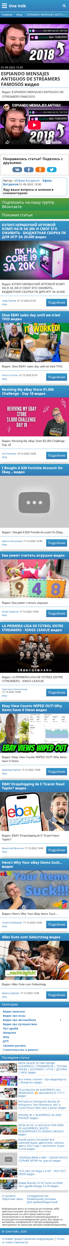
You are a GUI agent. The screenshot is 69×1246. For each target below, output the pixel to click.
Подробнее (56, 302)
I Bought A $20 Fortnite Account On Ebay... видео (32, 469)
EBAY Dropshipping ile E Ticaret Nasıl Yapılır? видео (33, 786)
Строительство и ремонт (20, 1050)
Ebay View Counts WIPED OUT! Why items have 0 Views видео (32, 707)
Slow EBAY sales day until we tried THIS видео (31, 317)
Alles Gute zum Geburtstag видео (31, 937)
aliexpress (9, 1032)
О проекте (9, 1195)
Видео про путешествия (20, 1024)
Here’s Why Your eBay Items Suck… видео (32, 864)
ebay (4, 304)
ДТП (5, 1041)
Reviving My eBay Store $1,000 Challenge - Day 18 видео (28, 391)
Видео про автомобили (19, 1020)
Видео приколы (14, 1011)
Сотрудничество (37, 1195)
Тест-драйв (10, 1028)
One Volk (17, 5)
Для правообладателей (42, 1202)
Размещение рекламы (41, 1199)
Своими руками (14, 1045)
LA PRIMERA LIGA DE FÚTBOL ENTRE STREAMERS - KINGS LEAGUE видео (32, 627)
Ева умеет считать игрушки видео (33, 555)
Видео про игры (14, 1015)
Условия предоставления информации (27, 1239)
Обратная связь (12, 1199)
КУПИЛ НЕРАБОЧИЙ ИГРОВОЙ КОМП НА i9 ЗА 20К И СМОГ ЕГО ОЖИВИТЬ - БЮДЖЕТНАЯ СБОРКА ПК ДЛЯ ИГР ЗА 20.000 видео (34, 231)
